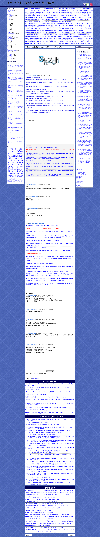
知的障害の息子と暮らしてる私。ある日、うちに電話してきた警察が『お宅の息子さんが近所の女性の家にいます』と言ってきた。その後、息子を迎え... (50, 470)
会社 (8, 46)
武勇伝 (8, 34)
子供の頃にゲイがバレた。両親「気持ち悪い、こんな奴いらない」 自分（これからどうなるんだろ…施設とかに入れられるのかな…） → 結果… (50, 413)
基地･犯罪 (9, 36)
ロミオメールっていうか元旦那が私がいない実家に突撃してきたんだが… (42, 531)
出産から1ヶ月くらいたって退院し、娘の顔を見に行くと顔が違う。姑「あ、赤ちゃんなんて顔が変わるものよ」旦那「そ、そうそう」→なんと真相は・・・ (50, 444)
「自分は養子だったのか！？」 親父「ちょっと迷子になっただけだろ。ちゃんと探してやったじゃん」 (48, 523)
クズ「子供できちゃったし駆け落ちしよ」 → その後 (15, 137)
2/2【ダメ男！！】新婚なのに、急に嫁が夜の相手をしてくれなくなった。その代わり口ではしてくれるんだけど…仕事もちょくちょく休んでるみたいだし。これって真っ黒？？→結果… (76, 36)
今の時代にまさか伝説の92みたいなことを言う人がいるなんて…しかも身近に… (43, 507)
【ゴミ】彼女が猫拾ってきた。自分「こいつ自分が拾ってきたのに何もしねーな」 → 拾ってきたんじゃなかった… (50, 529)
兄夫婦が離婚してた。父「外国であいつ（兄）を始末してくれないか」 (41, 497)
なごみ (17, 164)
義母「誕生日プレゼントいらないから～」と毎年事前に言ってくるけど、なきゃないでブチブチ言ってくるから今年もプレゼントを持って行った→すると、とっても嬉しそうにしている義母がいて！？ (49, 257)
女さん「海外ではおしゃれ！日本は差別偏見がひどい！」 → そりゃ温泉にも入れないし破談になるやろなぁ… (76, 17)
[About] (84, 4)
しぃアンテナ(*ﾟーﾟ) (80, 186)
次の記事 (72, 535)
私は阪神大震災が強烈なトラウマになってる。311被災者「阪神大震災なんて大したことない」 (47, 397)
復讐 (21, 176)
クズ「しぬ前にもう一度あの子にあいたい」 (15, 133)
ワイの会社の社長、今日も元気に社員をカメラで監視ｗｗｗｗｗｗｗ (42, 160)
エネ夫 (10, 175)
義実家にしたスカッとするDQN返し (15, 151)
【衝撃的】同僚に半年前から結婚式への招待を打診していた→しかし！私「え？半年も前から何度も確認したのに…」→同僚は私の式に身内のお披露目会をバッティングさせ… (49, 158)
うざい (9, 162)
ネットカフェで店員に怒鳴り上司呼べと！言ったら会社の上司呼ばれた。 (75, 34)
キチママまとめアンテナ (81, 174)
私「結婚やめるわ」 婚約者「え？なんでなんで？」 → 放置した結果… (42, 225)
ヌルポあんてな (79, 183)
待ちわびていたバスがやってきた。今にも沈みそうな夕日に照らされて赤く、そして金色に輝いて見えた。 (15, 92)
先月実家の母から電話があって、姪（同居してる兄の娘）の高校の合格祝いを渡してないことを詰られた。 (49, 167)
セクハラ (15, 178)
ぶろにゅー (78, 185)
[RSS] (91, 4)
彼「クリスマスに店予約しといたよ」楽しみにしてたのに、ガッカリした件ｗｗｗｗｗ (42, 23)
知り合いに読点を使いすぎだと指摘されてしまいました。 (71, 30)
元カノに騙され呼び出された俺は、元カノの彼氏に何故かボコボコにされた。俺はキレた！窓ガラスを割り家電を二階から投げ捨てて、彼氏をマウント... (49, 267)
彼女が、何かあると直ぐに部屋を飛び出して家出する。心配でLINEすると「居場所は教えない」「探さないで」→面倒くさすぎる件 (50, 459)
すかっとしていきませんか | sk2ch (30, 2)
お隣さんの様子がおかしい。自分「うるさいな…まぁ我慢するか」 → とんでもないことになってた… (48, 391)
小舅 (10, 23)
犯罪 (18, 175)
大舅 (10, 18)
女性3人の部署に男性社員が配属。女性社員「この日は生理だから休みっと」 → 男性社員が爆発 (15, 129)
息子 (10, 31)
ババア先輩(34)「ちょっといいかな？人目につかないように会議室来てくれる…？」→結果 (47, 271)
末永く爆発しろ (13, 181)
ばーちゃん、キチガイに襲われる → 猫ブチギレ (15, 141)
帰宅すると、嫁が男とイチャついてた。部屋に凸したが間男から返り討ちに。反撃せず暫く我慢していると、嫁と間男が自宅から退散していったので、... (49, 474)
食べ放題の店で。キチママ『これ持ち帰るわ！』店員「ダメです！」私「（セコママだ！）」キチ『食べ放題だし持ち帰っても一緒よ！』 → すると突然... (76, 10)
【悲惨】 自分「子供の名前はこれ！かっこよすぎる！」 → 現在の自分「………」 (45, 240)
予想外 (20, 179)
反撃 (17, 154)
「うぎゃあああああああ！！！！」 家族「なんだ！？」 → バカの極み (42, 228)
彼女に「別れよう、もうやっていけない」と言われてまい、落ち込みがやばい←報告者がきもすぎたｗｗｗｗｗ (42, 21)
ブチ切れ (12, 164)
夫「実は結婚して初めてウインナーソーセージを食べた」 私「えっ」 (41, 501)
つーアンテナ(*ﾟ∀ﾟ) (80, 170)
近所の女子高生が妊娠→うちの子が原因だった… (35, 43)
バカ (13, 154)
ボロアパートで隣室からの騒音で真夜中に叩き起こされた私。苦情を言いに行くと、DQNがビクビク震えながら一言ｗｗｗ (76, 14)
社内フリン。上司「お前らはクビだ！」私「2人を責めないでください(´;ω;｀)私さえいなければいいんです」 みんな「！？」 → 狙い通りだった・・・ (76, 43)
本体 (8, 12)
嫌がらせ (19, 173)
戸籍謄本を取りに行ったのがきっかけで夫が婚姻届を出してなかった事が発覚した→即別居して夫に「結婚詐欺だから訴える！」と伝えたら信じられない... (50, 467)
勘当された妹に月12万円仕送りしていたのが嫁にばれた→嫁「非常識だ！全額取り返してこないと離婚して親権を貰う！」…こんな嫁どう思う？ (50, 427)
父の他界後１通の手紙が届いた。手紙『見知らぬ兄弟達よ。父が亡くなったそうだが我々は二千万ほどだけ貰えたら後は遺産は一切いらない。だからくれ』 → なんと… (76, 40)
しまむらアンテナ (80, 173)
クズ (20, 164)
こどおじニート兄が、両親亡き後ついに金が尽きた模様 (37, 28)
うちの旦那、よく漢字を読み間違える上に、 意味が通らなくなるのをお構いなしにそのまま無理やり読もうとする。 (76, 28)
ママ (8, 41)
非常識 (15, 160)
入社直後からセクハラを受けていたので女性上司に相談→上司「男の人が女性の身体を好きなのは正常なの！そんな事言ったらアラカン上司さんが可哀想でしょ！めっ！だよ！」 (49, 274)
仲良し (18, 181)
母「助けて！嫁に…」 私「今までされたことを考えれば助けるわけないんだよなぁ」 (15, 118)
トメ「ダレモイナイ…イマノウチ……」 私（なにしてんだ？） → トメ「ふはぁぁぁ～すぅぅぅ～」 (15, 113)
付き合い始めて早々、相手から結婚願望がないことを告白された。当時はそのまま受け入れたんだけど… (49, 461)
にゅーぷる (78, 180)
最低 (15, 156)
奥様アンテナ (79, 169)
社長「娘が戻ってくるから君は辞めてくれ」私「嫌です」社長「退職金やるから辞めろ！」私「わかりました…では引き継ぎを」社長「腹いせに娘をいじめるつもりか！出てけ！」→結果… (42, 15)
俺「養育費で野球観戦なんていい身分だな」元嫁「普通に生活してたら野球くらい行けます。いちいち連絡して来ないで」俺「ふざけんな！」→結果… (50, 480)
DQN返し (9, 32)
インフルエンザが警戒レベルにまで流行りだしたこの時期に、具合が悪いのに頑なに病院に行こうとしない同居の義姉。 (76, 32)
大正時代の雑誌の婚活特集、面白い (34, 253)
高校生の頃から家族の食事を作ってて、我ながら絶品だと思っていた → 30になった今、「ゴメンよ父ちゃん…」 (42, 8)
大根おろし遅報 (79, 181)
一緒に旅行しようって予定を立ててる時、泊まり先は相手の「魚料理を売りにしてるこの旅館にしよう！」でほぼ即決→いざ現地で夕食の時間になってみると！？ (42, 19)
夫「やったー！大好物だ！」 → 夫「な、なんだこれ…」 (37, 10)
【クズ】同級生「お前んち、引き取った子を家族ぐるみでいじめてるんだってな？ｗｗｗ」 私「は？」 (49, 407)
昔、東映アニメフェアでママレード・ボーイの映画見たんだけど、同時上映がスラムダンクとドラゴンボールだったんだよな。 (76, 26)
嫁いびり (20, 160)
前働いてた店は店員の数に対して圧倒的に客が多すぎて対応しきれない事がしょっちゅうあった (42, 38)
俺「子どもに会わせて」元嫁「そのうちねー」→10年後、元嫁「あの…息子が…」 (76, 12)
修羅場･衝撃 (10, 40)
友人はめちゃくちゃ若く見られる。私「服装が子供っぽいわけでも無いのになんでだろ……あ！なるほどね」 (15, 65)
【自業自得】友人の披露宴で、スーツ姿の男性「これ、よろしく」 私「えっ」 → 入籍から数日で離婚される (49, 400)
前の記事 (28, 535)
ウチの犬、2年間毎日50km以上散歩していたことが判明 (38, 510)
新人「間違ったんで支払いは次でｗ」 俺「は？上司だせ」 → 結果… (42, 147)
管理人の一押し (10, 10)
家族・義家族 (10, 15)
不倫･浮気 (9, 181)
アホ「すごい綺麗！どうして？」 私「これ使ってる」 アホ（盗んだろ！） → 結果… (44, 527)
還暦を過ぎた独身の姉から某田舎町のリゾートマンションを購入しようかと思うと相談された (42, 26)
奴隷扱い (14, 175)
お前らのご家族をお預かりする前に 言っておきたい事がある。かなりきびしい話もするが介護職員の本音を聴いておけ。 (42, 25)
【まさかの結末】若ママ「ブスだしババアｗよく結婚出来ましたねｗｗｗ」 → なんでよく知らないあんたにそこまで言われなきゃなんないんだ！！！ (15, 80)
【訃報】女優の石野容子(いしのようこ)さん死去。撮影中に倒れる (41, 263)
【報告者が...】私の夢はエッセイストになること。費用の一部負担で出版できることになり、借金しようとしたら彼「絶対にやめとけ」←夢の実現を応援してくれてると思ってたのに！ (50, 440)
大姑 (10, 16)
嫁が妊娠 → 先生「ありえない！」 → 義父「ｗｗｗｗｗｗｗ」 (39, 512)
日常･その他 (10, 58)
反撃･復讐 (9, 38)
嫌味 (13, 162)
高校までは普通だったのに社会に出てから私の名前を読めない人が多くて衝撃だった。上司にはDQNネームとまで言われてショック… (49, 244)
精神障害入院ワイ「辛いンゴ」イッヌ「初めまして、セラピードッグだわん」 (76, 23)
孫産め (10, 179)
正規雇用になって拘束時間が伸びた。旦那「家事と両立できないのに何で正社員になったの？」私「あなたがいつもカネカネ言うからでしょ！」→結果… (50, 483)
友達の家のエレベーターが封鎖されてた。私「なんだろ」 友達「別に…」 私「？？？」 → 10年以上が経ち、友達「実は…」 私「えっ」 (49, 404)
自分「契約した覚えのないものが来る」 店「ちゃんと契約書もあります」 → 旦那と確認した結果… (76, 8)
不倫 (8, 42)
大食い (8, 11)
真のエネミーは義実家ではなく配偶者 (16, 180)
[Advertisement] (39, 132)
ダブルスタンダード (15, 179)
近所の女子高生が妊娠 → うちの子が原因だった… (36, 409)
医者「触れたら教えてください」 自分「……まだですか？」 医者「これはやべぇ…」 (15, 86)
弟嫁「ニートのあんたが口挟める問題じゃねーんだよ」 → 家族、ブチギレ (15, 108)
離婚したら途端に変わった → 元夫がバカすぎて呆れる (37, 525)
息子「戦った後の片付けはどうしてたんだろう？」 (70, 21)
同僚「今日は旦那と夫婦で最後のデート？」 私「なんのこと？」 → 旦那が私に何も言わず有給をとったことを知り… (50, 521)
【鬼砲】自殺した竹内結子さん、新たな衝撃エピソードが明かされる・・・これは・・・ (42, 40)
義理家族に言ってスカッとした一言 (15, 158)
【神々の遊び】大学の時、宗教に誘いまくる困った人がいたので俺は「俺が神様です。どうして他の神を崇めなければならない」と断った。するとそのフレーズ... (49, 154)
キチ (20, 171)
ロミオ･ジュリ (10, 43)
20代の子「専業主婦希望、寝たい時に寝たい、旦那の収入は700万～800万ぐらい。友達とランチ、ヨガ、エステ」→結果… (76, 19)
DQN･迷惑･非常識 (11, 37)
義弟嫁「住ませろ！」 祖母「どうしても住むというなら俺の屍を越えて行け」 (15, 123)
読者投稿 (9, 14)
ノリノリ (19, 178)
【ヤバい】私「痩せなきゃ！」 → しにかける (35, 394)
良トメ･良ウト (10, 53)
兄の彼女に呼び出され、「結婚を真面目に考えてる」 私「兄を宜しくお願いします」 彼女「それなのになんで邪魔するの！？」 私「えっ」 (49, 388)
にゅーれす (78, 177)
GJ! (9, 148)
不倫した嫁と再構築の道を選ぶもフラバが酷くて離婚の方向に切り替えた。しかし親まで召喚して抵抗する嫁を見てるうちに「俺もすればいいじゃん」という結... (42, 30)
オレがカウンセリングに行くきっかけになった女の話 (38, 477)
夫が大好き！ (10, 55)
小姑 (10, 21)
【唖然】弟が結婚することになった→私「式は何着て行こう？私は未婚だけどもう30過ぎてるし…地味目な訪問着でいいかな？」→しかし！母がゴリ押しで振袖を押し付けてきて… (49, 236)
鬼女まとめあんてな (80, 172)
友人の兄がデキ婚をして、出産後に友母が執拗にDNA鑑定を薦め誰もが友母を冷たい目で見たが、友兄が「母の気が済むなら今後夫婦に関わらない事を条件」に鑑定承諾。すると (50, 437)
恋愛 (8, 47)
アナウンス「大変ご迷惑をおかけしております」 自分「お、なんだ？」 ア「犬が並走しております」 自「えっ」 (15, 72)
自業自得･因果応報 (11, 33)
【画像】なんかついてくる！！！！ (34, 260)
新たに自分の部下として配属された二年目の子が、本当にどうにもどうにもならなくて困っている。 (48, 464)
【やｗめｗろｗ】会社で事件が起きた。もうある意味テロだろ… (40, 518)
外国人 (8, 51)
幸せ (19, 176)
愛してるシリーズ (14, 176)
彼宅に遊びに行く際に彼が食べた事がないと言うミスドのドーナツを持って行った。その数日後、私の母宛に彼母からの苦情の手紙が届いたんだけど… (49, 284)
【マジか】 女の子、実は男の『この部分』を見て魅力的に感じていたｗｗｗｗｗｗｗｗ (76, 15)
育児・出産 (9, 56)
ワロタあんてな (79, 182)
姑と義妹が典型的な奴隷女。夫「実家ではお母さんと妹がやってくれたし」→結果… (42, 14)
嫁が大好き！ (10, 54)
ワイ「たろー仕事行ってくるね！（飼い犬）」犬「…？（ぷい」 (40, 434)
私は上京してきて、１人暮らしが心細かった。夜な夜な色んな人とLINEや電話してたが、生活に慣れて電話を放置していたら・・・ (42, 17)
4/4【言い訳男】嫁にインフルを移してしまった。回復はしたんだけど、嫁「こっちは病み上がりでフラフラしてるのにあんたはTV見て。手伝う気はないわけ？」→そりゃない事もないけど (76, 41)
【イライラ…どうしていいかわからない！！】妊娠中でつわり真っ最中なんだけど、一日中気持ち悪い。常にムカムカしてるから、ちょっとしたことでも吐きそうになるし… (49, 175)
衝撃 (8, 166)
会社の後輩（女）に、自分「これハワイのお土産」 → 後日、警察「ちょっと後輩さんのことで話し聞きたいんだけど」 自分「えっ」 (49, 384)
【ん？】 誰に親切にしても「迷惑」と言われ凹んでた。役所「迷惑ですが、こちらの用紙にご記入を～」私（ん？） (49, 164)
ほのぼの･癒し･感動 (11, 50)
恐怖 (21, 175)
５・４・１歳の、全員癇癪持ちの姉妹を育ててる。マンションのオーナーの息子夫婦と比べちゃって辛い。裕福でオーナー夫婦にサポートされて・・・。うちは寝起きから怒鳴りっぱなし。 (49, 279)
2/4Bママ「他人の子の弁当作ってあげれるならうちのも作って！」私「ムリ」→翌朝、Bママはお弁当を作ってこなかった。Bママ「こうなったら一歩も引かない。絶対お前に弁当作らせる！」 (42, 12)
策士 (20, 181)
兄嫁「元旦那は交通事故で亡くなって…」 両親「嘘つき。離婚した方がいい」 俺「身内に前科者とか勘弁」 (50, 150)
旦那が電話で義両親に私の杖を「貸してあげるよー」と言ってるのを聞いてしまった (42, 32)
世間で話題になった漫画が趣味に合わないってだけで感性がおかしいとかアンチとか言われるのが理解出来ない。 (49, 171)
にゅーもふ (78, 178)
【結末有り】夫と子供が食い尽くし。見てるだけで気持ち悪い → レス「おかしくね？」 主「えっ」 (15, 102)
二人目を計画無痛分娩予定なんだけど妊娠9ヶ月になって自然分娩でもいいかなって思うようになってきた (42, 34)
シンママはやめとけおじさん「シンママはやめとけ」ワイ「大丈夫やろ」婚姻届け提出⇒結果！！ (76, 38)
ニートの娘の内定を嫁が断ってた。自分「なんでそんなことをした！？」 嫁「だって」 (15, 97)
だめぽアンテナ (79, 176)
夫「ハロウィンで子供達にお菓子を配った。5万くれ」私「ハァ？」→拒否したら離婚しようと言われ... (76, 25)
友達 (8, 45)
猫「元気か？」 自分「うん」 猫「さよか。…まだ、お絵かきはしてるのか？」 (43, 499)
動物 (8, 49)
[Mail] (87, 4)
